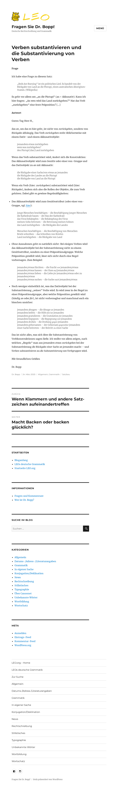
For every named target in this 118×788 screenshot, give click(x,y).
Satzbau (66, 374)
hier (28, 205)
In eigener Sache (24, 569)
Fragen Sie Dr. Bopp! (33, 26)
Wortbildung (22, 601)
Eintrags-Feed (23, 637)
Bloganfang (21, 460)
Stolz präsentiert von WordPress (48, 779)
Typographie (22, 589)
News (18, 577)
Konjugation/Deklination (29, 573)
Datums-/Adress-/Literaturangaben (35, 561)
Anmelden (20, 633)
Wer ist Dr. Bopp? (24, 499)
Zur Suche (17, 677)
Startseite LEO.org (25, 468)
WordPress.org (23, 645)
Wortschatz (21, 605)
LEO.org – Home (21, 662)
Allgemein (43, 374)
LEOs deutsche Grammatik (30, 464)
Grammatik (54, 374)
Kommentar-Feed (25, 641)
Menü (100, 28)
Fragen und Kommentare (29, 495)
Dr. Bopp (16, 374)
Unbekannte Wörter (26, 597)
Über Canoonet (23, 593)
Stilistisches (21, 585)
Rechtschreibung (24, 581)
